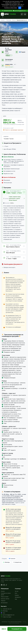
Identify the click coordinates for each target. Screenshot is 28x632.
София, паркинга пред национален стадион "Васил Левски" (15, 198)
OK (20, 8)
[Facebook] (1, 585)
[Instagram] (4, 585)
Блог (16, 593)
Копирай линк (18, 562)
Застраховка (4, 602)
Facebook (12, 558)
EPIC (10, 14)
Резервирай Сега (17, 629)
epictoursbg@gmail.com (20, 10)
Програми (8, 20)
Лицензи (3, 600)
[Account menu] (25, 14)
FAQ (16, 599)
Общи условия (4, 596)
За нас (16, 591)
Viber (4, 613)
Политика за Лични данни (10, 7)
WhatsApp (7, 562)
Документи (18, 597)
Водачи (17, 595)
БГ (22, 14)
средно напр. (9, 64)
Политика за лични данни (6, 594)
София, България (7, 616)
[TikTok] (6, 585)
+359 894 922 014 (8, 10)
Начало (3, 20)
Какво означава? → (9, 66)
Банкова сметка (5, 598)
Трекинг (14, 20)
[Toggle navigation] (2, 17)
